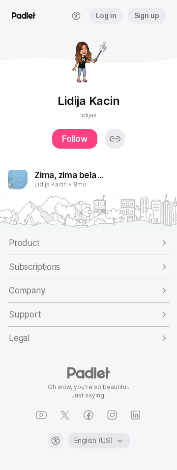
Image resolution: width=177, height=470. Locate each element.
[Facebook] (88, 415)
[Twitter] (65, 415)
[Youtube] (41, 415)
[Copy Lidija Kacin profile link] (115, 139)
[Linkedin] (136, 415)
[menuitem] (76, 16)
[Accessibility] (55, 440)
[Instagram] (112, 415)
